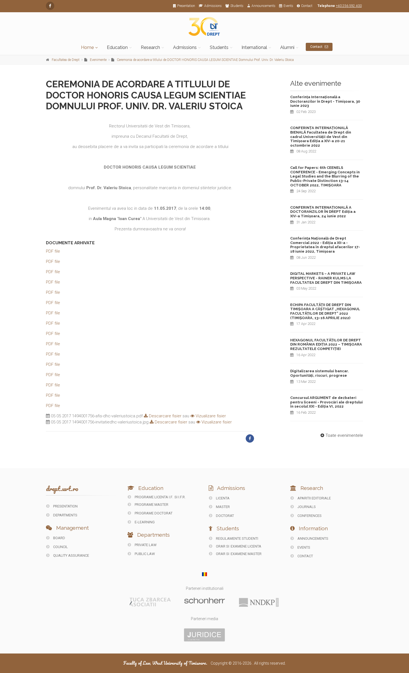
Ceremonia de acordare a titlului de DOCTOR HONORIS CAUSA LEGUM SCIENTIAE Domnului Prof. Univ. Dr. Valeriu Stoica (205, 60)
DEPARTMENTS (64, 515)
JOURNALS (306, 507)
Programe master (151, 504)
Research (150, 47)
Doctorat (224, 516)
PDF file (53, 251)
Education (117, 47)
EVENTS (303, 547)
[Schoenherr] (204, 600)
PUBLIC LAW (144, 554)
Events (288, 6)
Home (87, 47)
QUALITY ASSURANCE (70, 555)
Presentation (186, 6)
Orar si (222, 546)
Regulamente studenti (236, 538)
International (254, 47)
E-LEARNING (144, 522)
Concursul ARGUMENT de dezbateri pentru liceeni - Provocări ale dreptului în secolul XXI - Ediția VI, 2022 (326, 402)
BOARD (58, 538)
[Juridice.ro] (204, 634)
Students (236, 6)
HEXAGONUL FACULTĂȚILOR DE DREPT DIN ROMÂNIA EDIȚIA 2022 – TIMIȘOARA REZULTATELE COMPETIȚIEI (326, 344)
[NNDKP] (259, 602)
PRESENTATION (65, 506)
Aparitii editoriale (314, 498)
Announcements (263, 6)
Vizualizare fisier (210, 415)
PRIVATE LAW (145, 545)
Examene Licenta (246, 546)
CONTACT (305, 556)
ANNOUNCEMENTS (312, 538)
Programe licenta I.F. (153, 497)
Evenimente (98, 60)
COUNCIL (60, 547)
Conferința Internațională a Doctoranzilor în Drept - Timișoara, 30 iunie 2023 (325, 101)
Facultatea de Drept (66, 60)
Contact (306, 6)
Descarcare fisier (164, 415)
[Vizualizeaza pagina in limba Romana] (204, 574)
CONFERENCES (309, 516)
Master (222, 507)
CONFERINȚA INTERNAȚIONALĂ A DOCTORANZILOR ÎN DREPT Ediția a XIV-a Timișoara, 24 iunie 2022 (323, 211)
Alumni (287, 47)
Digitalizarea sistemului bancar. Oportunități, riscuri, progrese (319, 373)
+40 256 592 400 (349, 6)
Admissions (213, 6)
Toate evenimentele (344, 435)
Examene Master (246, 554)
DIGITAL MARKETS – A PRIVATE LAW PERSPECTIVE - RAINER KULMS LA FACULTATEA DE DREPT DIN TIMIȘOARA (326, 278)
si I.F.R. (180, 497)
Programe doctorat (153, 513)
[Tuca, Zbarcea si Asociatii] (150, 602)
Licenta (222, 498)
